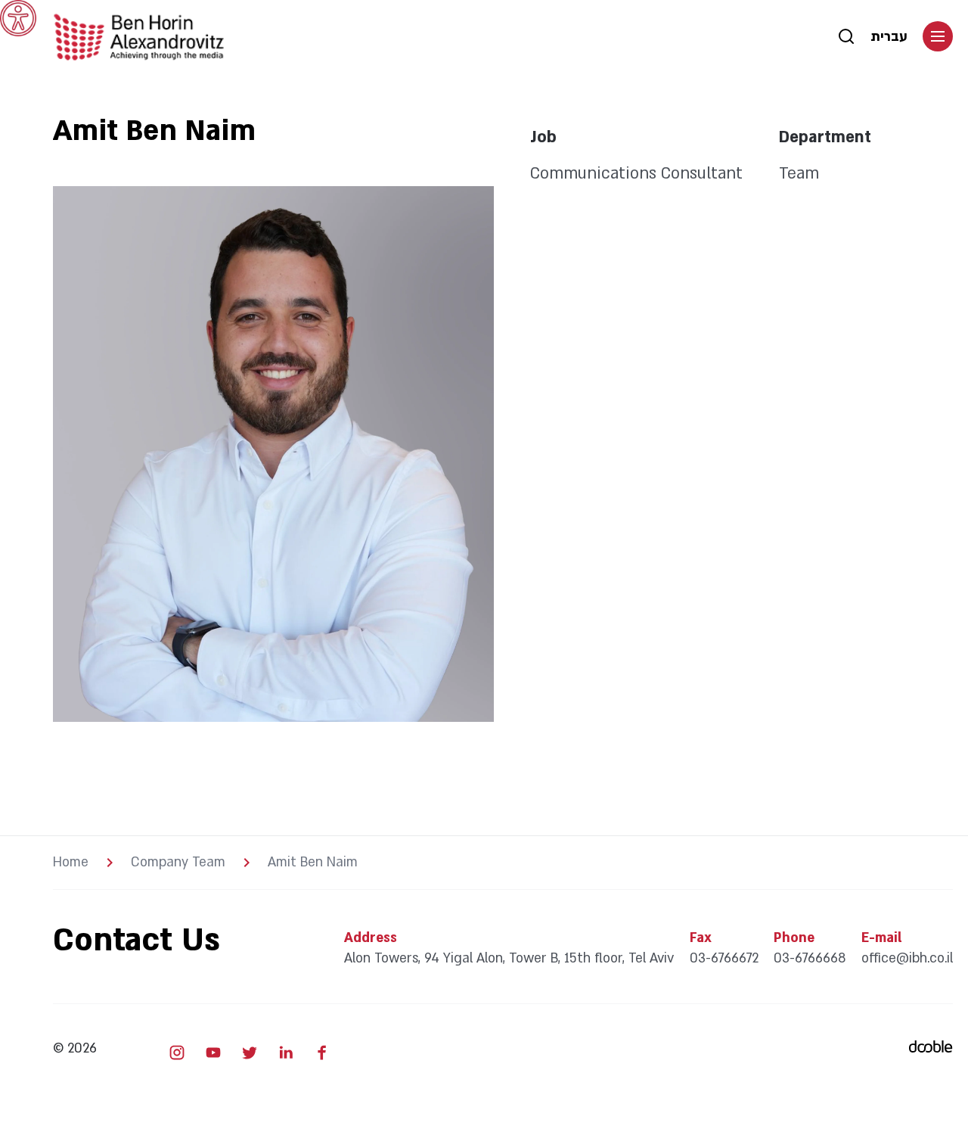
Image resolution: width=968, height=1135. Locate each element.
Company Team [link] (178, 862)
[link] (18, 18)
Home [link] (70, 862)
